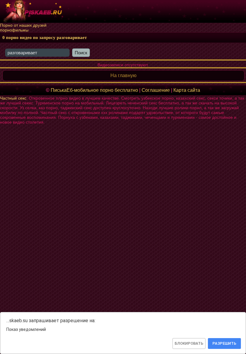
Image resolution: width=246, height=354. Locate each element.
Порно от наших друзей (23, 25)
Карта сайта (186, 90)
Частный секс (13, 98)
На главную (123, 75)
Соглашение (156, 90)
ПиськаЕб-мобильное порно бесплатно (94, 90)
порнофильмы (14, 30)
